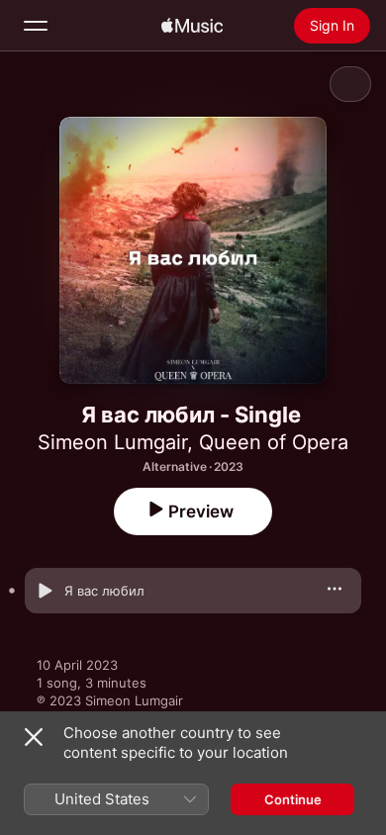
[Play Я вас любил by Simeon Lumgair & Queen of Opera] (44, 591)
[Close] (34, 737)
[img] (192, 26)
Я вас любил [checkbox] (104, 591)
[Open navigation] (35, 25)
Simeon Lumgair (112, 442)
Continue (293, 799)
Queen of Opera (273, 442)
